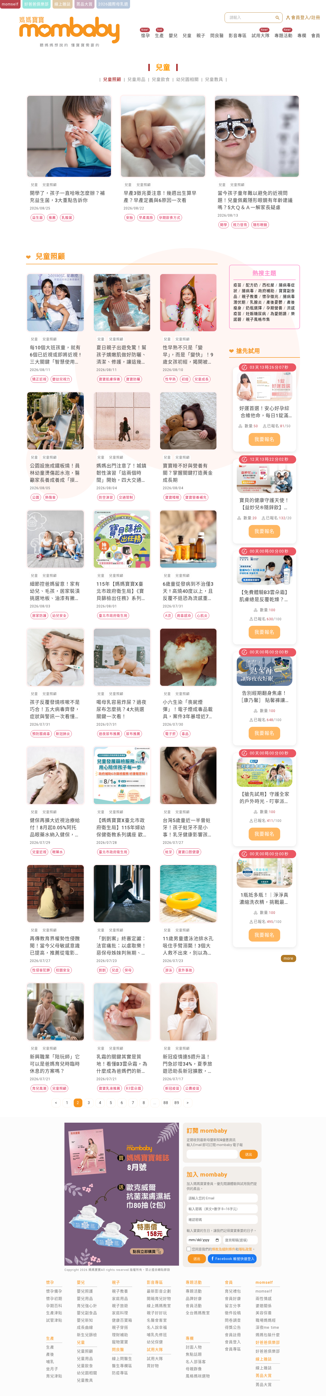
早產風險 (146, 217)
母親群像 (194, 1369)
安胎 (129, 217)
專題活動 (283, 35)
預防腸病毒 (41, 734)
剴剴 (102, 970)
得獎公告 (233, 1327)
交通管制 (126, 497)
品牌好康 (194, 1298)
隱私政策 (245, 1249)
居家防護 (39, 615)
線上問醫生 (122, 1358)
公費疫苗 (192, 1088)
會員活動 (194, 1306)
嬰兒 (173, 35)
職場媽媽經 (266, 1320)
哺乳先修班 (157, 1335)
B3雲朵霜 (133, 1088)
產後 (50, 1354)
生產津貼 (54, 1313)
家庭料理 (120, 1313)
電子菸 (170, 734)
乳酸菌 (67, 217)
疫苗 (237, 285)
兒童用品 (136, 79)
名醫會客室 (157, 1320)
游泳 (168, 970)
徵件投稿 (233, 1313)
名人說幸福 (157, 1327)
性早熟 (170, 379)
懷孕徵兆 (270, 296)
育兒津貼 (54, 1376)
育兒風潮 (39, 1088)
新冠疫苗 (172, 1088)
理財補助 (120, 1335)
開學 (223, 225)
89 (176, 1102)
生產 (159, 35)
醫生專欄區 (122, 1366)
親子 (200, 35)
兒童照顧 (112, 79)
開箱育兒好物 (159, 1298)
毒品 (185, 734)
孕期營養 (274, 308)
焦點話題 (194, 1354)
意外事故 (185, 970)
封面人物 (194, 1347)
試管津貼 (54, 1320)
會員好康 (233, 1298)
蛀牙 (168, 852)
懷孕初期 (54, 1298)
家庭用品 (120, 1298)
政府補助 (266, 291)
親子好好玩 (157, 1313)
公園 (35, 497)
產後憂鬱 (274, 302)
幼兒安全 (59, 615)
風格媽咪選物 (198, 1376)
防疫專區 (120, 1373)
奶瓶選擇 (254, 308)
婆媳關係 (264, 1306)
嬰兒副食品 (87, 1313)
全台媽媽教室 (198, 1313)
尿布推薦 (133, 734)
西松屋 (268, 285)
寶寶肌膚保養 (109, 379)
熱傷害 (50, 497)
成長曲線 (85, 1327)
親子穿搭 (120, 1327)
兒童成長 (202, 379)
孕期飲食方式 (169, 217)
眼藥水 (57, 852)
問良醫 (217, 35)
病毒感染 (184, 615)
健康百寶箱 (122, 1320)
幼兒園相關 (187, 79)
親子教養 (250, 296)
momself (264, 1291)
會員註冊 (233, 1335)
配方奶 (252, 285)
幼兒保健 (155, 1342)
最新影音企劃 (159, 1291)
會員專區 (233, 1349)
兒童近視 (39, 852)
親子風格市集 (258, 319)
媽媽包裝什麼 (268, 1335)
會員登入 (233, 1342)
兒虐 (115, 970)
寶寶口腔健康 (189, 852)
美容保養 (264, 1313)
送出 (248, 1154)
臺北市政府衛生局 (113, 615)
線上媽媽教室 (159, 1306)
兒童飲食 (161, 79)
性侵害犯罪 (41, 970)
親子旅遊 (120, 1306)
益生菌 (37, 217)
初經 (185, 379)
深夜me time (267, 1327)
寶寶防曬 (133, 379)
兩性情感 (264, 1298)
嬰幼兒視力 (61, 379)
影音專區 (238, 35)
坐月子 (52, 1369)
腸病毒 (248, 291)
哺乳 (50, 1362)
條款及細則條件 (223, 1249)
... (154, 1102)
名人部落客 (196, 1362)
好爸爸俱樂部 (268, 1351)
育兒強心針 (87, 1306)
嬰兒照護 (85, 1291)
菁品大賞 (264, 1384)
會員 (315, 35)
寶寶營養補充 (196, 497)
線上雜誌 (264, 1368)
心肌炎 (202, 615)
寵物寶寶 (120, 1342)
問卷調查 (233, 1320)
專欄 (301, 35)
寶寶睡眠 (172, 497)
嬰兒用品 (85, 1298)
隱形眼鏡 (260, 225)
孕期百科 (54, 1306)
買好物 (153, 1366)
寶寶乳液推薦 (109, 1088)
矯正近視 (39, 379)
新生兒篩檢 (87, 1335)
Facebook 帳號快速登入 (235, 1259)
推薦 (52, 217)
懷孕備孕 (54, 1291)
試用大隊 (261, 35)
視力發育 (240, 225)
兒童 (187, 35)
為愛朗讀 (278, 313)
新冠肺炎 (63, 734)
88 (165, 1102)
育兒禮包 (233, 1291)
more (288, 958)
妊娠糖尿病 (256, 313)
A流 (168, 615)
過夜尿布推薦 (109, 734)
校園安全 (63, 970)
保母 (128, 970)
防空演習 (106, 497)
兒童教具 (214, 79)
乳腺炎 (256, 302)
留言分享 (233, 1306)
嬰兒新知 (85, 1320)
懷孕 (145, 35)
